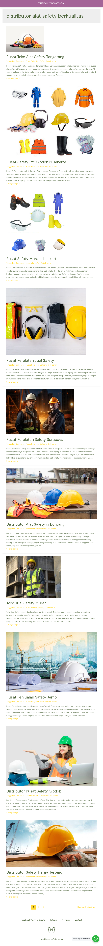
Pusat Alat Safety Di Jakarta (33, 920)
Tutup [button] (63, 3)
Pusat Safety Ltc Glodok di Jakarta (36, 162)
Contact (78, 920)
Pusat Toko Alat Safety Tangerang (35, 56)
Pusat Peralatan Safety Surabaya (34, 439)
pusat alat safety (33, 263)
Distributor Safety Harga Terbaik (34, 872)
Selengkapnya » (13, 78)
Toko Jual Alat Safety (35, 607)
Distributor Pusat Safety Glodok (33, 791)
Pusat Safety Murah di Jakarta (32, 258)
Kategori (53, 920)
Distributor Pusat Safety (36, 795)
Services (66, 920)
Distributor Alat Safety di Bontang (35, 524)
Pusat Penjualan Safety (36, 702)
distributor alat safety (35, 529)
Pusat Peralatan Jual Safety (30, 360)
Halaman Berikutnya (88, 907)
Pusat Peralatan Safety (36, 166)
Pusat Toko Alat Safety (36, 61)
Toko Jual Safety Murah (26, 603)
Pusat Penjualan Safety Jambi (32, 697)
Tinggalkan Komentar (15, 61)
